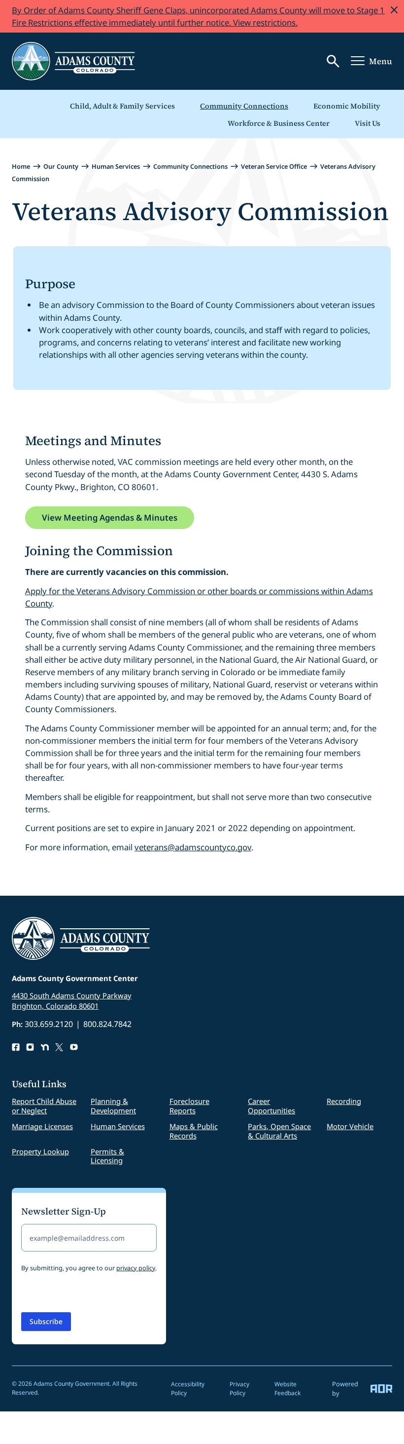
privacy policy (135, 1267)
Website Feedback (287, 1388)
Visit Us (367, 123)
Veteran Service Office (274, 166)
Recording (344, 1101)
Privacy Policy (239, 1388)
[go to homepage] (73, 61)
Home (21, 166)
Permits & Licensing (107, 1156)
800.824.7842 (107, 1024)
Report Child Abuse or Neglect (44, 1105)
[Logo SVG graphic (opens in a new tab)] (59, 1047)
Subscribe (46, 1321)
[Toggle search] (333, 61)
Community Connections (244, 106)
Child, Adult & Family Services (122, 106)
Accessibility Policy (187, 1388)
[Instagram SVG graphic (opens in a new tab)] (30, 1047)
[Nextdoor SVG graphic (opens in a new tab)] (45, 1047)
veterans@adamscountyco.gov (193, 847)
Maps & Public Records (193, 1130)
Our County (60, 166)
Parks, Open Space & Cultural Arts (279, 1130)
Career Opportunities (271, 1105)
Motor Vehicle (350, 1126)
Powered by (345, 1388)
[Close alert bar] (394, 10)
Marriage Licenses (42, 1126)
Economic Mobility (346, 106)
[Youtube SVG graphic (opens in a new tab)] (74, 1047)
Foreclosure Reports (189, 1105)
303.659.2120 (49, 1024)
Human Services (116, 166)
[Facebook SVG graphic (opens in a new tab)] (16, 1047)
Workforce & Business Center (279, 123)
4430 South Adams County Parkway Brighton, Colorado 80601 (72, 1000)
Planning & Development (113, 1105)
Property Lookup (40, 1151)
